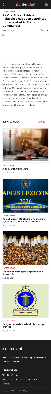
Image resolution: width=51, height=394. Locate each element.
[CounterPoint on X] (12, 375)
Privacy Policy (31, 379)
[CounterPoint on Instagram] (8, 375)
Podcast (15, 362)
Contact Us (6, 384)
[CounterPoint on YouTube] (17, 375)
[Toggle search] (3, 4)
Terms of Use (7, 379)
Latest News (15, 358)
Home (5, 358)
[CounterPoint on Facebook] (3, 375)
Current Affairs (40, 358)
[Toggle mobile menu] (46, 4)
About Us (19, 379)
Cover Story (27, 358)
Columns (6, 362)
